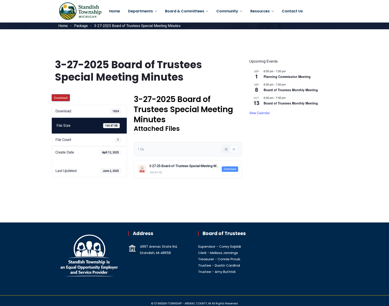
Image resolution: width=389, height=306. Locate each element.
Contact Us (292, 11)
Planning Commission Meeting (287, 76)
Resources (260, 11)
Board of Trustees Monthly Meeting (291, 90)
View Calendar (259, 113)
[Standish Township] (80, 11)
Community (227, 11)
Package (81, 26)
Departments (140, 11)
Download (61, 98)
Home (114, 11)
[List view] (233, 149)
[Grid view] (226, 149)
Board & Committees (184, 11)
